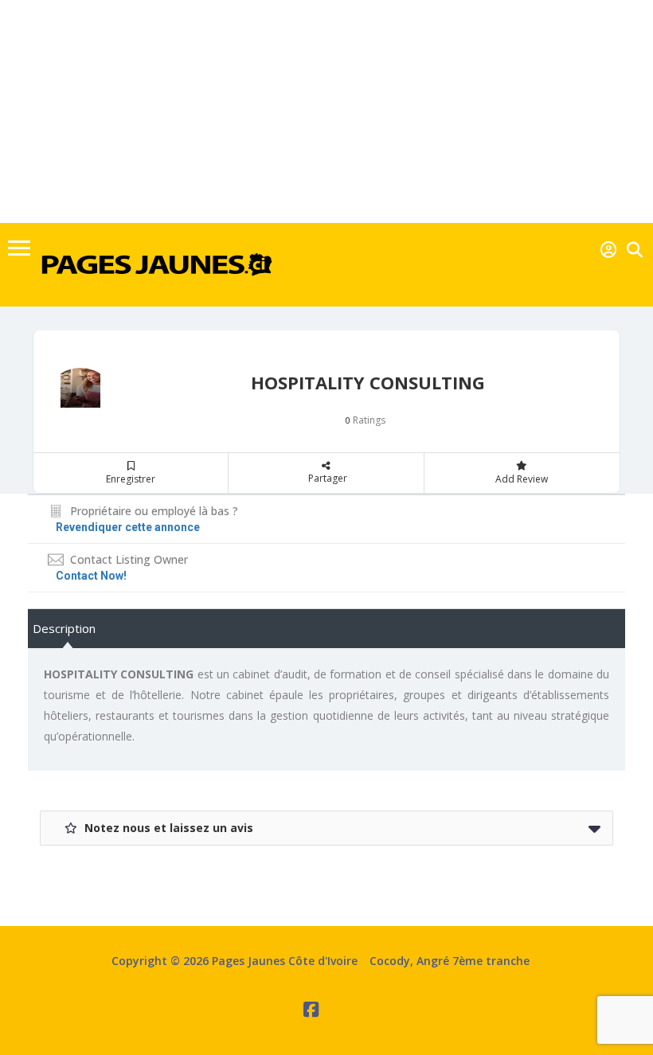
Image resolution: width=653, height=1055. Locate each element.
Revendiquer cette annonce (128, 527)
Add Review (521, 479)
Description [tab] (64, 628)
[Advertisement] (326, 111)
